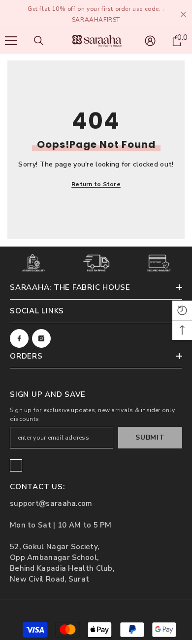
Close (183, 14)
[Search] (39, 41)
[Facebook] (19, 338)
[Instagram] (41, 338)
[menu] (11, 41)
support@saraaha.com (51, 503)
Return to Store (96, 184)
